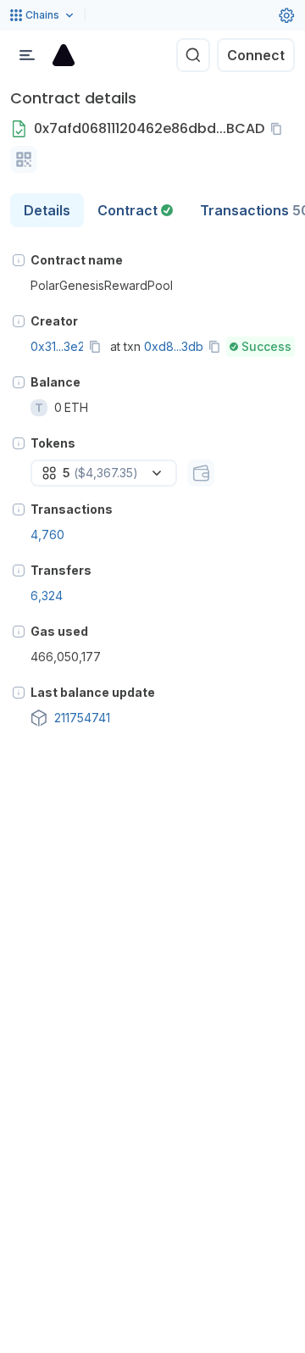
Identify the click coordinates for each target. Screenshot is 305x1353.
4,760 (47, 534)
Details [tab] (47, 210)
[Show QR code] (23, 159)
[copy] (279, 128)
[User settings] (286, 15)
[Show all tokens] (200, 473)
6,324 (46, 595)
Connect (256, 55)
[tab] (135, 210)
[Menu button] (27, 55)
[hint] (18, 260)
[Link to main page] (63, 55)
